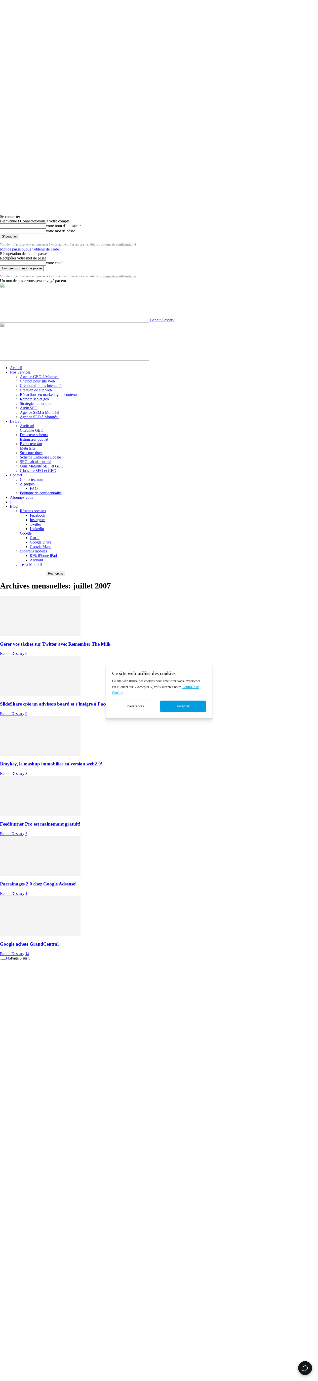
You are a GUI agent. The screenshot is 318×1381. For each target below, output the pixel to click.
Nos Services (20, 372)
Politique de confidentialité (41, 493)
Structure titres (31, 453)
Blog (14, 506)
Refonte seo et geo (34, 399)
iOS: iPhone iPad (43, 555)
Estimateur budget (34, 439)
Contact (16, 475)
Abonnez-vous (21, 497)
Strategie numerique (35, 403)
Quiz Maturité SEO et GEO (42, 466)
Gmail (35, 538)
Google (26, 533)
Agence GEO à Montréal (39, 377)
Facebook (37, 515)
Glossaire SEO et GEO (38, 470)
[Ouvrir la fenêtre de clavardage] (305, 1368)
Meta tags (27, 448)
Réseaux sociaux (33, 511)
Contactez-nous (32, 479)
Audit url (27, 426)
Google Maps (40, 546)
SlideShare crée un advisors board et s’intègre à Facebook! (59, 704)
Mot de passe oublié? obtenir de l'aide (29, 249)
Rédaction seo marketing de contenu (48, 394)
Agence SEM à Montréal (39, 412)
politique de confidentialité (117, 244)
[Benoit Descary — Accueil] (74, 359)
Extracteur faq (31, 444)
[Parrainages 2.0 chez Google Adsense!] (40, 874)
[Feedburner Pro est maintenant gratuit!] (40, 814)
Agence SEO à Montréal (39, 417)
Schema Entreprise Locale (40, 457)
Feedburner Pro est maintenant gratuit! (40, 824)
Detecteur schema (34, 435)
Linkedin (37, 529)
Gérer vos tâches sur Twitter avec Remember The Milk (55, 644)
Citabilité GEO (31, 430)
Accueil (16, 368)
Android (36, 560)
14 (27, 954)
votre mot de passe (60, 231)
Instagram (37, 520)
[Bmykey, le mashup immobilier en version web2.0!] (40, 754)
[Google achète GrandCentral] (40, 934)
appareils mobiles (33, 551)
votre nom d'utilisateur (63, 226)
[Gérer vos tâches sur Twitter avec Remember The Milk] (40, 634)
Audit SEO (29, 408)
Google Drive (40, 542)
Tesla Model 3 (31, 564)
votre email (54, 263)
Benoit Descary (12, 653)
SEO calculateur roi (35, 462)
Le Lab (15, 421)
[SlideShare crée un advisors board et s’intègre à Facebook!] (40, 694)
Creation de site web (36, 390)
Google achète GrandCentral (29, 944)
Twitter (35, 524)
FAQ (34, 488)
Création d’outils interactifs (41, 385)
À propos (27, 484)
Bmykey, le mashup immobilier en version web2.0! (51, 763)
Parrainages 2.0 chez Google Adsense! (38, 883)
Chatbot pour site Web (37, 381)
